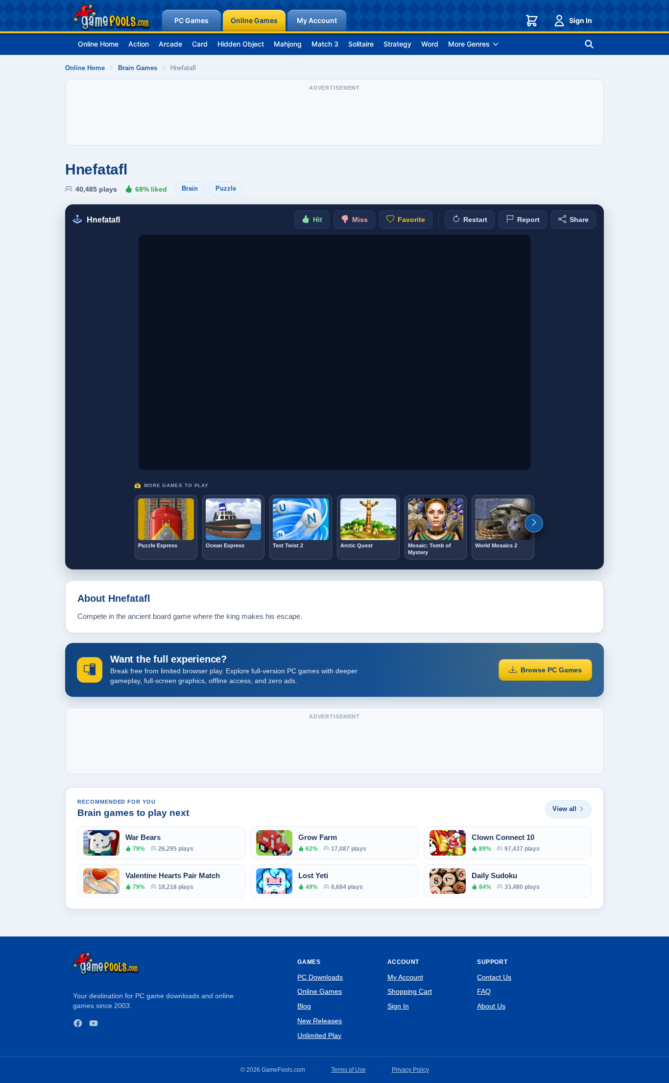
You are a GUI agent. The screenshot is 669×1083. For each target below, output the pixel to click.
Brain (190, 188)
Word (429, 44)
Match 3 (324, 44)
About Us (491, 1006)
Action (138, 44)
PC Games (191, 20)
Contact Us (494, 977)
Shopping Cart (409, 991)
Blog (304, 1006)
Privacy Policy (410, 1069)
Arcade (170, 44)
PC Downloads (320, 977)
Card (200, 44)
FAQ (484, 991)
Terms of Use (348, 1069)
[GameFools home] (111, 17)
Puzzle (225, 188)
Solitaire (361, 44)
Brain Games (137, 68)
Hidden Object (240, 44)
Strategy (397, 44)
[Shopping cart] (532, 20)
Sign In (580, 20)
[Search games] (589, 44)
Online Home (98, 44)
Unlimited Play (319, 1035)
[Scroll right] (534, 523)
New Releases (319, 1021)
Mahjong (288, 44)
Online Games (254, 20)
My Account (317, 20)
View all (564, 808)
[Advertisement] (334, 117)
